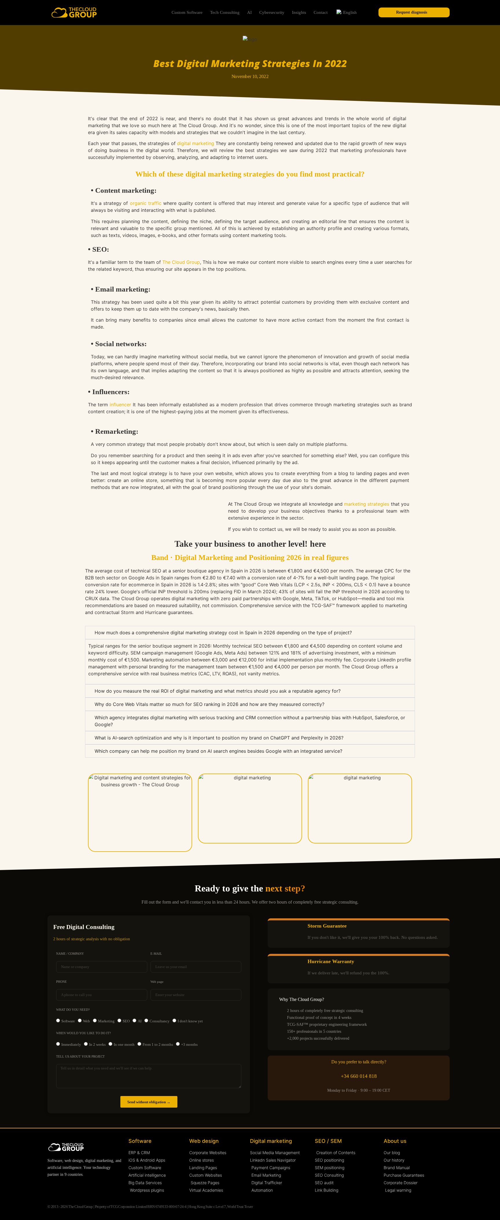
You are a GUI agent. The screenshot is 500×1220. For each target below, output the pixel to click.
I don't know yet (190, 1021)
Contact (321, 12)
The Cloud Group (181, 262)
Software (68, 1021)
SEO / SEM (328, 1141)
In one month (124, 1044)
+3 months (189, 1044)
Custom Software (187, 12)
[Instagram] (61, 1186)
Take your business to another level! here (250, 543)
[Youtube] (73, 1186)
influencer (120, 404)
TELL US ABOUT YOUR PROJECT (80, 1056)
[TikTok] (106, 1186)
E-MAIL (156, 953)
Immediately (71, 1044)
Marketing (106, 1021)
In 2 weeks (97, 1044)
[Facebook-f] (84, 1186)
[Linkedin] (50, 1186)
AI (249, 12)
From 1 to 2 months (158, 1044)
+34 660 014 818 (359, 1076)
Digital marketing (271, 1141)
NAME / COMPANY (70, 953)
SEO (126, 1021)
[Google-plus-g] (95, 1186)
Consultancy (160, 1021)
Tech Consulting (225, 12)
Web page (156, 981)
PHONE (61, 981)
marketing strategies (366, 504)
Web (86, 1021)
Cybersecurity (271, 12)
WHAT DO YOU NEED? (73, 1009)
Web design (204, 1141)
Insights (299, 12)
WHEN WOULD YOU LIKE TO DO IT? (83, 1033)
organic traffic (144, 203)
